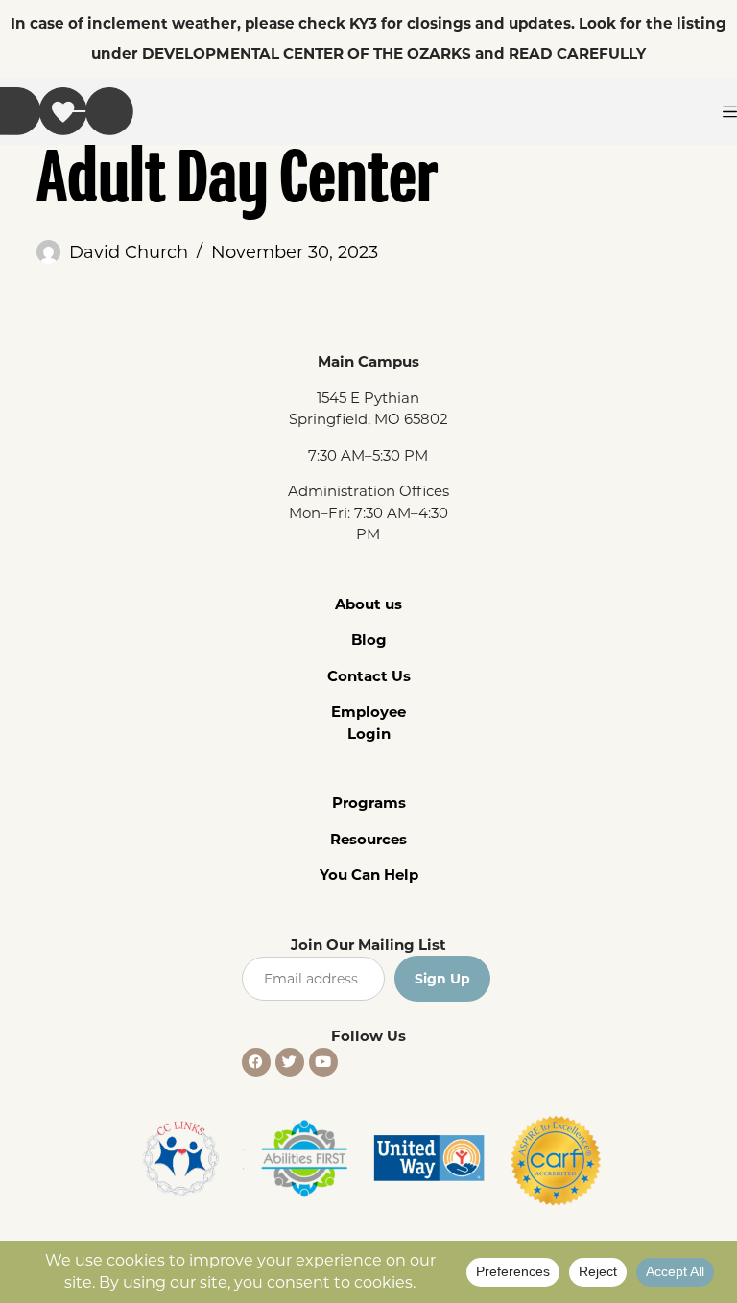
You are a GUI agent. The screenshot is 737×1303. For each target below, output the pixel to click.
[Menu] (730, 112)
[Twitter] (289, 1062)
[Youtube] (323, 1062)
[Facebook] (256, 1062)
